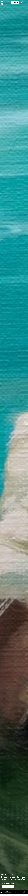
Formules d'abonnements (8, 883)
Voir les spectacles (8, 886)
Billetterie (15, 2)
